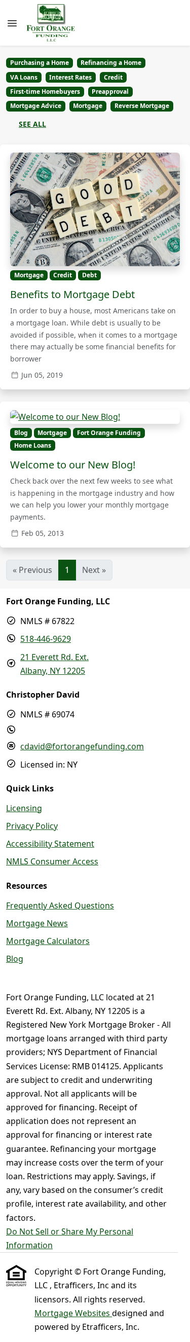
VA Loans (23, 77)
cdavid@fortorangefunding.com (82, 746)
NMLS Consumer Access (52, 861)
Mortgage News (37, 923)
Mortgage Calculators (48, 941)
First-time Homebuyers (45, 91)
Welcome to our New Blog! (72, 464)
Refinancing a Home (111, 62)
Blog (21, 432)
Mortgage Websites (73, 1313)
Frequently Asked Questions (60, 905)
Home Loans (32, 445)
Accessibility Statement (50, 843)
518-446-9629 (45, 638)
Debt (89, 275)
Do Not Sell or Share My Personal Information (69, 1238)
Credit (113, 77)
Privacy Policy (32, 825)
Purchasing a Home (39, 62)
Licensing (24, 808)
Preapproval (110, 91)
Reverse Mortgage (142, 105)
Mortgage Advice (35, 105)
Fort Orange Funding (109, 432)
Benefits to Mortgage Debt (72, 294)
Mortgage (87, 105)
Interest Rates (70, 77)
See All (32, 124)
